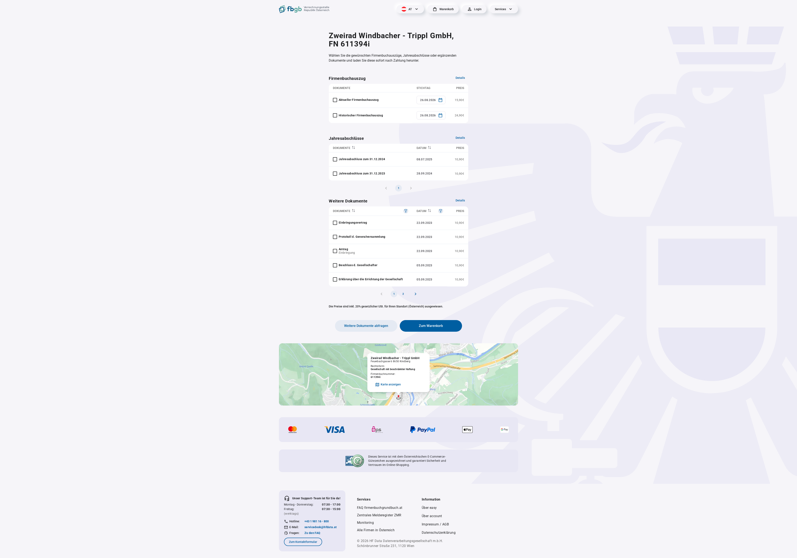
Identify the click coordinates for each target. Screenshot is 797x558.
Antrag (343, 249)
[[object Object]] (405, 210)
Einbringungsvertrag (353, 222)
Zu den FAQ (312, 533)
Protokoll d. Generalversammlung (362, 236)
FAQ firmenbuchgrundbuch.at (379, 508)
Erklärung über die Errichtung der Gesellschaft (371, 279)
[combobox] (431, 100)
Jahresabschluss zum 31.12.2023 (362, 173)
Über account (432, 516)
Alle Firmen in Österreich (376, 530)
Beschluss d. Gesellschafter (358, 265)
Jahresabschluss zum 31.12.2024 (362, 159)
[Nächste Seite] (415, 294)
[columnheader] (370, 148)
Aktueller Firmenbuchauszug (359, 99)
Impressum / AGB (435, 524)
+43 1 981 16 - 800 (316, 521)
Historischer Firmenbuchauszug (361, 115)
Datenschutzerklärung (439, 533)
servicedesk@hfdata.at (320, 527)
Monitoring (365, 523)
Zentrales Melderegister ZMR (379, 515)
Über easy (429, 508)
